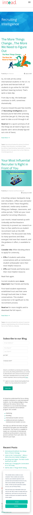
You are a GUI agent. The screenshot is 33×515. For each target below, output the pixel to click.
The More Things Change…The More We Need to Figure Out (14, 45)
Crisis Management (6, 152)
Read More (4, 138)
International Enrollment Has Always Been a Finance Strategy (15, 452)
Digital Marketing (12, 148)
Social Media (18, 146)
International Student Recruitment (14, 144)
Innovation (13, 150)
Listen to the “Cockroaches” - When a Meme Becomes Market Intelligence (16, 456)
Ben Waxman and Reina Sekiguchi (15, 191)
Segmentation (21, 148)
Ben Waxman (10, 73)
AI (12, 152)
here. (27, 377)
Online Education (10, 146)
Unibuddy (16, 326)
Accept (17, 502)
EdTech (8, 150)
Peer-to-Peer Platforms (23, 150)
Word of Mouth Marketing (22, 324)
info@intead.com (6, 512)
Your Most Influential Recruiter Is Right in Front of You (15, 164)
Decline (16, 506)
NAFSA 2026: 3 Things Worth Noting (16, 468)
